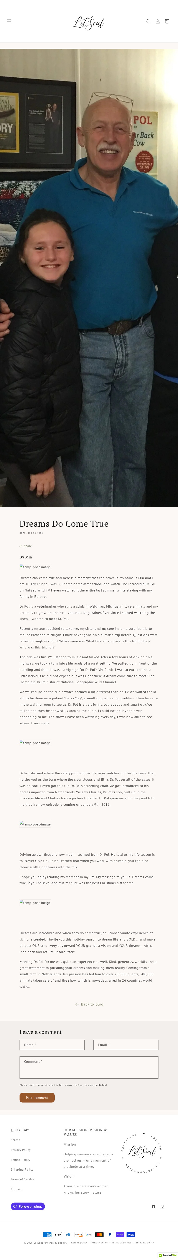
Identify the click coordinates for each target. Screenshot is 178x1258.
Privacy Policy (21, 1150)
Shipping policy (145, 1242)
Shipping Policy (22, 1169)
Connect (17, 1189)
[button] (9, 21)
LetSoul (38, 1242)
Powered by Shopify (55, 1242)
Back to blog (92, 1004)
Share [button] (28, 546)
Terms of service (122, 1242)
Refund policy (79, 1242)
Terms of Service (22, 1179)
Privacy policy (100, 1242)
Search (15, 1140)
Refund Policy (20, 1160)
